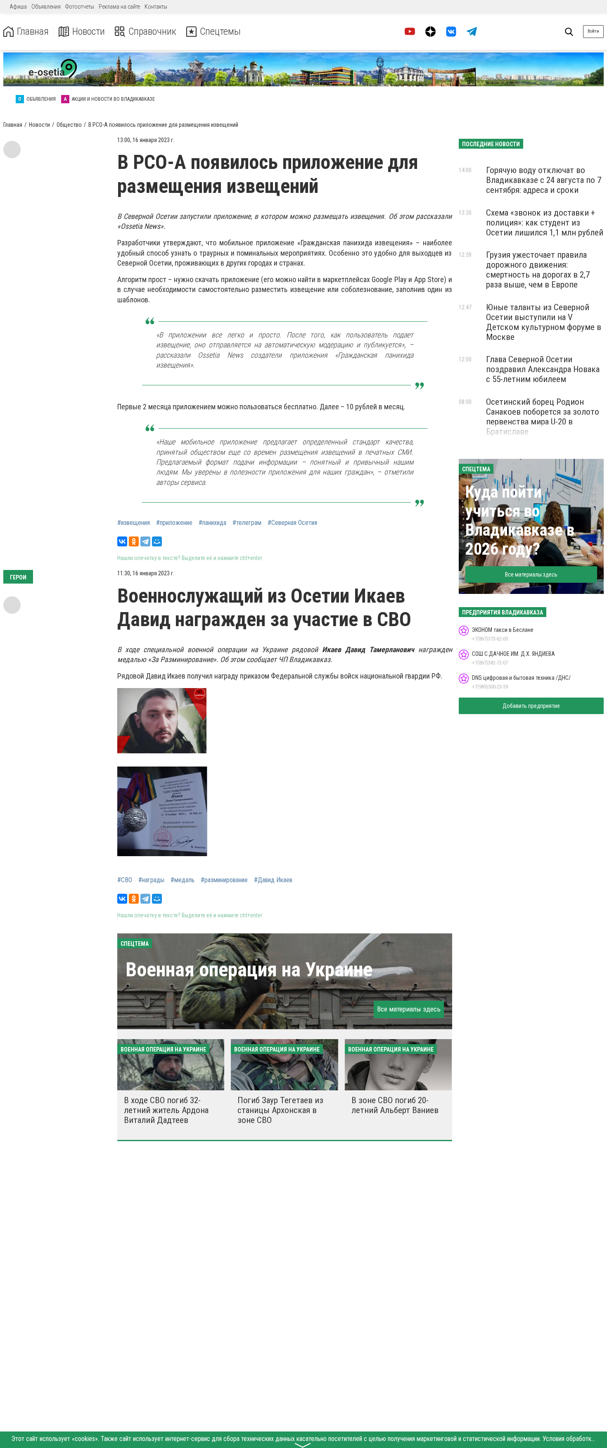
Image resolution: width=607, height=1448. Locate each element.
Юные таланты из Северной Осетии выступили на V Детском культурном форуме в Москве (543, 322)
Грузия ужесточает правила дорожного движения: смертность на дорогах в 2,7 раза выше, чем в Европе (538, 270)
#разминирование (224, 880)
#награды (151, 880)
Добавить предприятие (531, 706)
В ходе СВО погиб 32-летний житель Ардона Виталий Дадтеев (166, 1110)
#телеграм (246, 523)
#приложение (174, 523)
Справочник (152, 31)
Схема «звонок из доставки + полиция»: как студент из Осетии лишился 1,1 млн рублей (544, 222)
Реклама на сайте (119, 6)
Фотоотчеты (79, 6)
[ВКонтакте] (122, 541)
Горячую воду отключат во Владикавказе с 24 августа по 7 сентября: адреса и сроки (543, 180)
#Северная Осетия (292, 523)
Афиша (18, 6)
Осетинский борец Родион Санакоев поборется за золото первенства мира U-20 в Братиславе (542, 417)
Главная (33, 31)
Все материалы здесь (409, 1009)
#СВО (124, 880)
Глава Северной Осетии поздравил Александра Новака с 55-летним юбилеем (543, 369)
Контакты (156, 6)
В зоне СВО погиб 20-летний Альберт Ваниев (395, 1105)
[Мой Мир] (157, 541)
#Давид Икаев (273, 880)
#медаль (182, 880)
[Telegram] (145, 541)
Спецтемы (220, 31)
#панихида (212, 523)
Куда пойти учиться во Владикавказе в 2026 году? (519, 520)
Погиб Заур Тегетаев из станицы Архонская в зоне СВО (280, 1110)
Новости (88, 31)
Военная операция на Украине (249, 969)
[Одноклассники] (134, 541)
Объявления (46, 6)
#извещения (133, 523)
